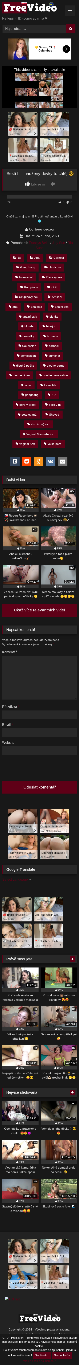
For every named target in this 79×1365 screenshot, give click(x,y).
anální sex (61, 306)
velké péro (55, 443)
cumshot (54, 355)
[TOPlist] (12, 1299)
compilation (28, 355)
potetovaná (28, 414)
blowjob (51, 326)
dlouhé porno (55, 365)
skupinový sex (40, 424)
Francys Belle (39, 243)
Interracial (25, 277)
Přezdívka (10, 707)
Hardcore (55, 267)
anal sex (36, 306)
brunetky (28, 336)
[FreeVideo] (32, 8)
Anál (37, 257)
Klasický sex (54, 277)
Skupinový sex (28, 296)
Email (7, 724)
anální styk (30, 316)
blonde (28, 326)
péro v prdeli (27, 404)
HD (53, 394)
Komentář (9, 652)
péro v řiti (55, 404)
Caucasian (29, 345)
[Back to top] (66, 1352)
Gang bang (27, 267)
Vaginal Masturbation (40, 434)
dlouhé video (21, 375)
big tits (54, 316)
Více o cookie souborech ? (39, 1360)
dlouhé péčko (25, 365)
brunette (52, 336)
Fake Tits (50, 385)
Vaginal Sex (27, 443)
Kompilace (31, 287)
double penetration (55, 375)
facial (27, 385)
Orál (54, 287)
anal (15, 306)
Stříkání (57, 296)
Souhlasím (41, 1355)
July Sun (58, 243)
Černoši (59, 257)
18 (19, 257)
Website (8, 742)
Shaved (54, 414)
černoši (54, 345)
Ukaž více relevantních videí (39, 610)
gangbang (32, 394)
